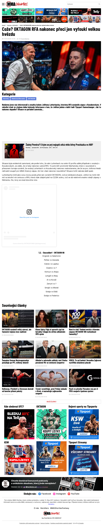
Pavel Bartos (25, 39)
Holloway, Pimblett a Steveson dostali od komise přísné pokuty (17, 390)
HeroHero (44, 508)
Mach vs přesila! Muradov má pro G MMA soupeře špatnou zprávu (83, 390)
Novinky (9, 25)
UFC (50, 147)
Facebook (46, 494)
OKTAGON (15, 25)
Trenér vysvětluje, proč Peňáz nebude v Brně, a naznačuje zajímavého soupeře (51, 391)
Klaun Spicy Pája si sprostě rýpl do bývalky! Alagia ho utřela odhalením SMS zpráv (50, 332)
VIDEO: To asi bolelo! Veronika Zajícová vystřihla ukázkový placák (85, 361)
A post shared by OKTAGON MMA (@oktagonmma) (29, 243)
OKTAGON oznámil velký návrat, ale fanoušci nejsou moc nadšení (16, 331)
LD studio (81, 523)
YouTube (75, 494)
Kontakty (51, 504)
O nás (36, 508)
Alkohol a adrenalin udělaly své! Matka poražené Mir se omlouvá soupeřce (51, 361)
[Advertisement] (51, 126)
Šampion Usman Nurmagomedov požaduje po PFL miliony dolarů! (15, 361)
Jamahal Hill (35, 147)
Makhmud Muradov (18, 98)
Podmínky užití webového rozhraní (30, 523)
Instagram (61, 494)
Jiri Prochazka (44, 147)
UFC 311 (55, 147)
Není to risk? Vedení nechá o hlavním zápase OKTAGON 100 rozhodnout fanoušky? (84, 332)
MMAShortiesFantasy (59, 508)
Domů (3, 25)
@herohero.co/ (36, 487)
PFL (9, 356)
